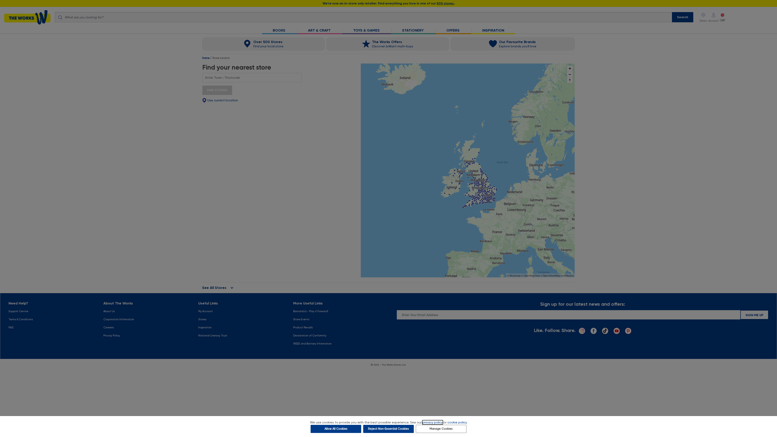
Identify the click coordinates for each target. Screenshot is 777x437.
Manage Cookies (441, 429)
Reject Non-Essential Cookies (388, 429)
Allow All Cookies (336, 429)
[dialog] (388, 426)
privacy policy (432, 422)
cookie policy (457, 422)
